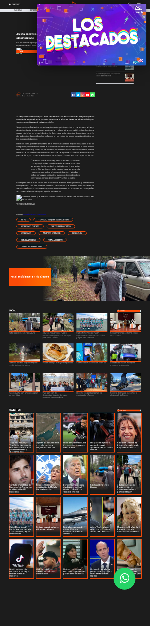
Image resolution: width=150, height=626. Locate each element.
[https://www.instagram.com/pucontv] (82, 95)
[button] (23, 220)
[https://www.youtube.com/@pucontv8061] (87, 95)
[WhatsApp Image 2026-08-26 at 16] (95, 300)
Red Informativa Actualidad (34, 215)
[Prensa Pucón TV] (18, 96)
